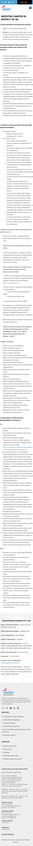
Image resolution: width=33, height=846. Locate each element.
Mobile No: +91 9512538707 (8, 782)
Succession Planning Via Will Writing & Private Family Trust (16, 731)
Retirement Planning (9, 735)
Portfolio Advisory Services (11, 726)
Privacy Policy (7, 749)
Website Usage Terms (9, 746)
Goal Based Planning (9, 723)
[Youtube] (10, 708)
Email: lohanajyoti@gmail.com (9, 816)
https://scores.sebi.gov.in (10, 283)
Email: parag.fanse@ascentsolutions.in (11, 806)
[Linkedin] (9, 2)
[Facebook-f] (2, 2)
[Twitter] (5, 2)
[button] (30, 7)
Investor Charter (5, 822)
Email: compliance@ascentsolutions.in (11, 781)
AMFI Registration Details (11, 756)
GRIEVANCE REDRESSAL (8, 834)
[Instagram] (12, 2)
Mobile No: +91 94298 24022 (8, 817)
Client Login (24, 2)
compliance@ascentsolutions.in (10, 663)
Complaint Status (6, 829)
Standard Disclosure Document (12, 759)
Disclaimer (6, 752)
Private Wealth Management (11, 720)
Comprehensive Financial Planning (13, 716)
